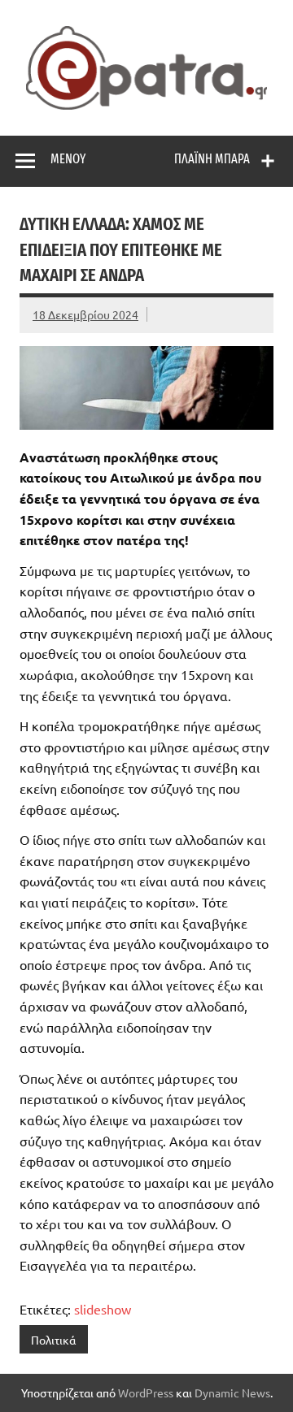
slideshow (102, 1309)
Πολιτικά (53, 1339)
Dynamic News (232, 1392)
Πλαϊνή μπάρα (212, 159)
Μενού (67, 159)
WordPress (145, 1392)
